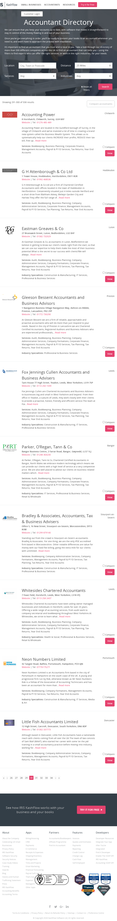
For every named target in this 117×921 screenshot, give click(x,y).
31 (36, 777)
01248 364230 (44, 454)
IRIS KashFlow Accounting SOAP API (105, 861)
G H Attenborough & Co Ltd (47, 171)
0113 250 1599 (44, 385)
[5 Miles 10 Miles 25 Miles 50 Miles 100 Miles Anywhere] (93, 66)
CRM (28, 842)
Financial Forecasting (35, 870)
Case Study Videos (10, 863)
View (109, 153)
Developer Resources (105, 838)
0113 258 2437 (44, 598)
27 (16, 777)
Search (105, 86)
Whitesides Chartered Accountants (53, 590)
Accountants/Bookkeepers (58, 838)
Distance (66, 65)
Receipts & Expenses (34, 852)
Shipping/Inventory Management (34, 858)
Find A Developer (103, 852)
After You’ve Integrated (101, 847)
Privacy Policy (8, 849)
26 (11, 777)
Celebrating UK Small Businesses (11, 844)
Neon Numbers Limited (44, 659)
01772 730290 (44, 314)
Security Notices (9, 859)
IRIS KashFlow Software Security (9, 854)
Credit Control (78, 852)
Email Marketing (33, 866)
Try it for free (90, 809)
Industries (66, 76)
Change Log (78, 856)
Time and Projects (33, 863)
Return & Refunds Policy (55, 913)
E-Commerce (31, 849)
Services (9, 76)
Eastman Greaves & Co (43, 228)
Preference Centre (96, 913)
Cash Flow (77, 859)
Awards (5, 870)
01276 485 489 (44, 122)
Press (4, 884)
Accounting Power (38, 114)
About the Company (10, 838)
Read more (40, 140)
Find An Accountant (57, 845)
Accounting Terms (10, 894)
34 (51, 777)
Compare (110, 147)
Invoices (76, 838)
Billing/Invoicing (32, 838)
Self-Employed (79, 863)
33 (46, 777)
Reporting (77, 849)
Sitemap (70, 913)
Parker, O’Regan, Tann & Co (47, 447)
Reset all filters (87, 88)
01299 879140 (44, 532)
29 (26, 777)
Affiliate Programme (57, 842)
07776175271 (43, 667)
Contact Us (81, 913)
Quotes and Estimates (82, 842)
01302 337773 (44, 729)
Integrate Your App (104, 842)
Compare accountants (100, 103)
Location (9, 65)
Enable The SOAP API (105, 856)
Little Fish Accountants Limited (50, 721)
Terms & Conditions (20, 913)
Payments (30, 845)
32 (41, 777)
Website (26, 122)
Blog (4, 873)
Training (5, 866)
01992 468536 (44, 179)
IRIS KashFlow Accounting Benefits (10, 889)
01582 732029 (44, 236)
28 (21, 777)
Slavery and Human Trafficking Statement (11, 879)
